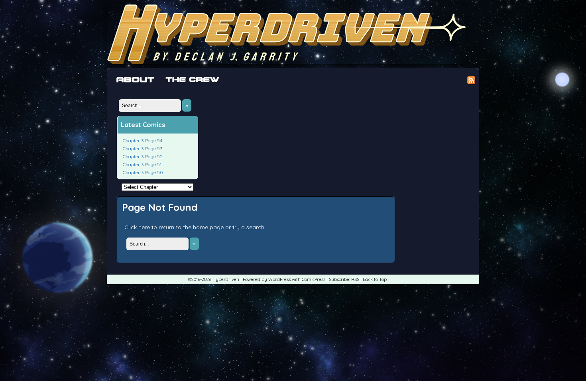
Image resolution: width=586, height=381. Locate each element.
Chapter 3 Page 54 (142, 140)
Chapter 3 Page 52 (143, 156)
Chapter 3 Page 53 (143, 148)
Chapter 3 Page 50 (143, 172)
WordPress (279, 279)
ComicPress (313, 279)
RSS (355, 279)
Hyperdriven (286, 34)
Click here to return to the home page (174, 227)
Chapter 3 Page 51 (142, 164)
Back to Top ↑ (376, 279)
